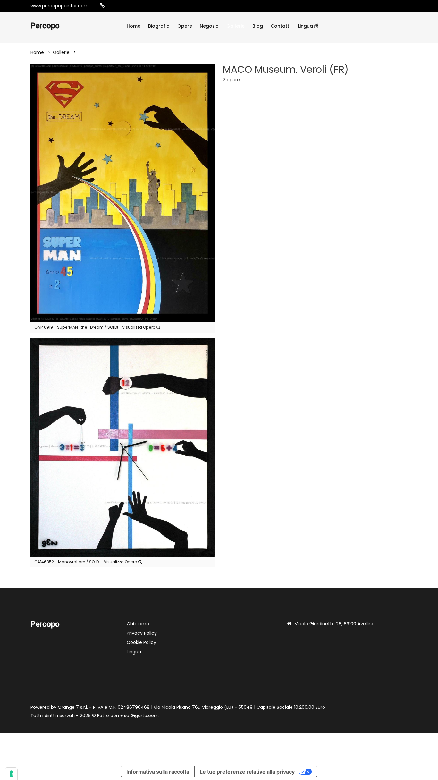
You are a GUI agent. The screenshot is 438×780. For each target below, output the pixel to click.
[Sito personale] (102, 5)
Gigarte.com (145, 715)
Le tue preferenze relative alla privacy (247, 771)
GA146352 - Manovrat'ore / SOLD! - (85, 561)
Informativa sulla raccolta (157, 771)
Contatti (280, 26)
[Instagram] (112, 5)
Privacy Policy (142, 633)
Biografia (159, 26)
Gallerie (235, 26)
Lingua (306, 26)
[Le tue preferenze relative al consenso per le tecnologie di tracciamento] (11, 774)
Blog (257, 26)
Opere (184, 26)
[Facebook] (122, 5)
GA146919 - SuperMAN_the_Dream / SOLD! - (95, 327)
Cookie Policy (141, 642)
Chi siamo (138, 624)
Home (133, 26)
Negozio (209, 26)
